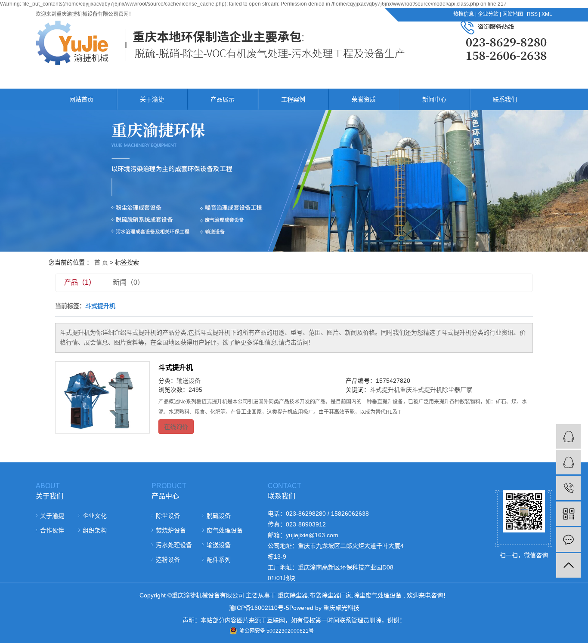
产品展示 (222, 99)
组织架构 (95, 530)
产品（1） (80, 282)
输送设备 (188, 380)
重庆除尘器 (293, 595)
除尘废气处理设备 (377, 595)
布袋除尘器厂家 (330, 595)
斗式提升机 (175, 367)
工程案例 (293, 99)
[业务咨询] (568, 462)
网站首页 (81, 99)
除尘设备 (168, 515)
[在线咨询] (568, 436)
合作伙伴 (52, 530)
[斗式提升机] (102, 397)
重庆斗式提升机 (421, 389)
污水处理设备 (174, 544)
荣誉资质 (364, 99)
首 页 (101, 262)
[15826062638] (568, 488)
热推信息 (463, 14)
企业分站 (488, 14)
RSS (532, 14)
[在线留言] (568, 539)
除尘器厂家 (457, 389)
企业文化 (95, 515)
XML (547, 14)
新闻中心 (434, 99)
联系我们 (505, 99)
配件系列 (219, 559)
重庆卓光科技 (341, 607)
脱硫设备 (219, 515)
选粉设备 (168, 559)
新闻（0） (128, 282)
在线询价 (176, 426)
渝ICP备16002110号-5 (259, 607)
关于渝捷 (152, 99)
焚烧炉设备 (171, 530)
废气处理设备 (225, 530)
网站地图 (512, 14)
